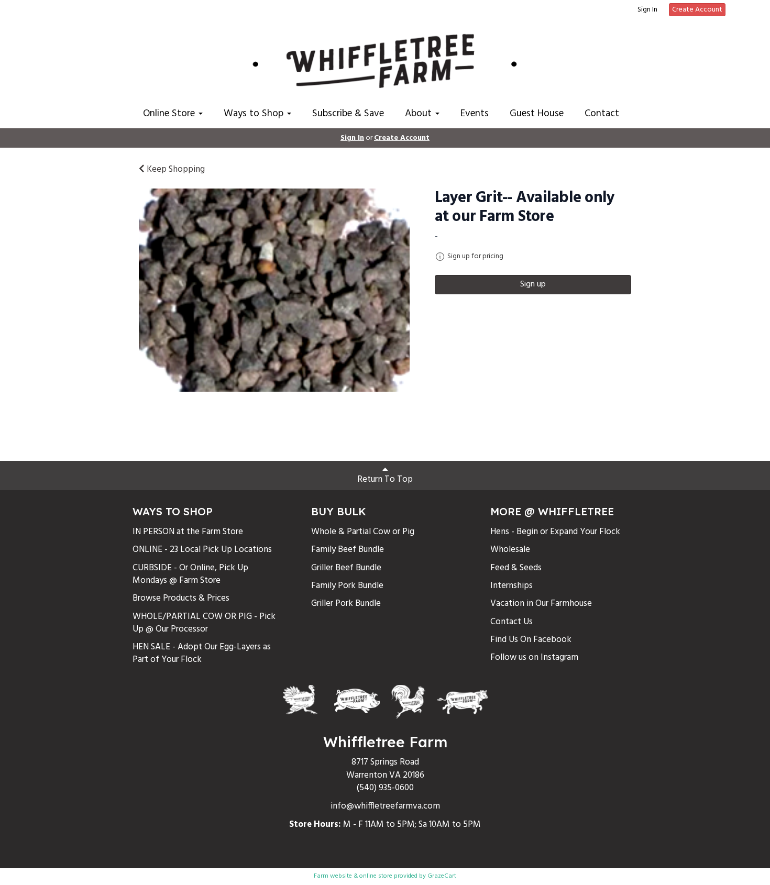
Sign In (647, 10)
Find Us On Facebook (530, 640)
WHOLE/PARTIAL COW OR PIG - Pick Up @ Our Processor (204, 623)
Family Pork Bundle (347, 586)
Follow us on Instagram (534, 657)
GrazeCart (441, 876)
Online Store (170, 113)
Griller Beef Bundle (346, 568)
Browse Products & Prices (181, 598)
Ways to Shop (255, 113)
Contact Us (511, 622)
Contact (602, 113)
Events (474, 113)
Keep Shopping (175, 169)
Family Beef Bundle (347, 550)
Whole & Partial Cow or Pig (362, 532)
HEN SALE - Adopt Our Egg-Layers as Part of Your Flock (202, 653)
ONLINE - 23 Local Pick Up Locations (202, 550)
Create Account (697, 10)
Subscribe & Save (348, 113)
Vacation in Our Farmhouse (541, 603)
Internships (511, 586)
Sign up (533, 284)
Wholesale (510, 550)
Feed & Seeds (516, 568)
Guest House (537, 113)
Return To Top (385, 479)
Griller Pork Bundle (346, 603)
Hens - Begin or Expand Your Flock (555, 532)
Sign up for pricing (475, 256)
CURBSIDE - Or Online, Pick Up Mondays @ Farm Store (190, 574)
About (419, 113)
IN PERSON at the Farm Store (188, 532)
